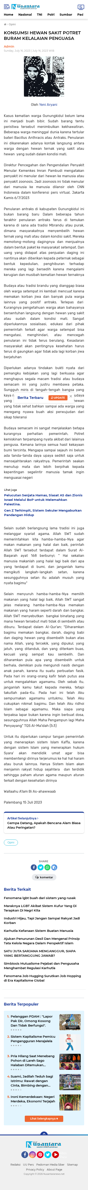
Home (8, 14)
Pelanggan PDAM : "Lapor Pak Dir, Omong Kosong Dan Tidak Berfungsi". (32, 1020)
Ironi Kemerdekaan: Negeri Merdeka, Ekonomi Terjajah (33, 1099)
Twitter (49, 1160)
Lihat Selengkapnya (43, 1118)
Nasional (25, 14)
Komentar (46, 877)
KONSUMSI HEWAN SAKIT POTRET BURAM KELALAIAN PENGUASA (42, 35)
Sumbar (66, 14)
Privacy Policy (35, 1169)
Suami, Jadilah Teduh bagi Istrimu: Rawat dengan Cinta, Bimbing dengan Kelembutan (32, 1081)
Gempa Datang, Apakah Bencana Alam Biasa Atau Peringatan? (44, 825)
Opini (10, 842)
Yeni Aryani (48, 105)
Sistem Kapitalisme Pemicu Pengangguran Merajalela (33, 1038)
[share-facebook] (34, 867)
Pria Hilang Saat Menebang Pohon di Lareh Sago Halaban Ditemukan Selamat (32, 1060)
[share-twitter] (41, 867)
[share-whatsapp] (47, 867)
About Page (64, 1155)
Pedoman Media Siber (50, 1164)
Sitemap (72, 1164)
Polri (50, 14)
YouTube (58, 1160)
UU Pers (28, 1164)
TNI (39, 14)
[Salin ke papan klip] (54, 867)
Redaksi (15, 1164)
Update (59, 397)
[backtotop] (44, 1135)
